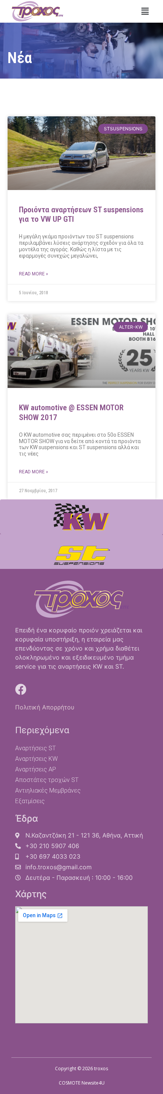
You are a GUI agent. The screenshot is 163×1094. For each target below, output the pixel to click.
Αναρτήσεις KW (36, 758)
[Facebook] (21, 689)
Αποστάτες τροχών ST (46, 779)
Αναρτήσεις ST (35, 748)
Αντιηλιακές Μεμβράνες (48, 790)
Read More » (33, 274)
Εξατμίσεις (30, 801)
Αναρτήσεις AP (35, 769)
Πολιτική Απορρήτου (44, 707)
